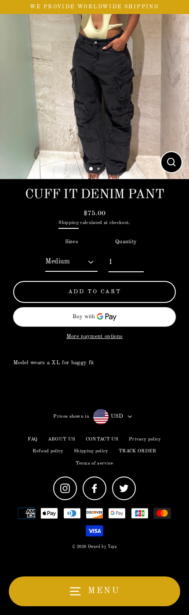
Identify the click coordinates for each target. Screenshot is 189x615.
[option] (94, 95)
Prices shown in (71, 416)
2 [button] (99, 169)
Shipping (68, 222)
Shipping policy (91, 451)
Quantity (126, 242)
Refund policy (48, 451)
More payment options (94, 336)
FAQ (32, 439)
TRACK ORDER (137, 451)
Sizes (72, 242)
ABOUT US (62, 439)
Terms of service (94, 463)
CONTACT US (102, 439)
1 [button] (91, 169)
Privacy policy (145, 439)
